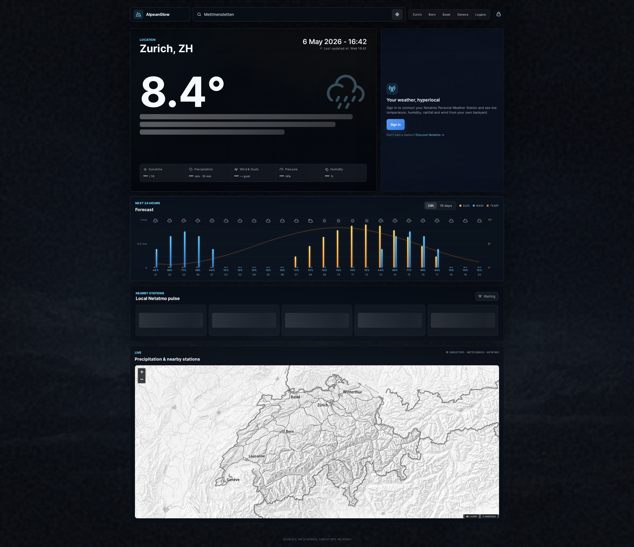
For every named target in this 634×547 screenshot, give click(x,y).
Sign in (396, 124)
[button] (141, 372)
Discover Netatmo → (430, 135)
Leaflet (473, 516)
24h (431, 205)
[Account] (498, 14)
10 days (446, 205)
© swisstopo (489, 516)
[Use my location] (397, 14)
